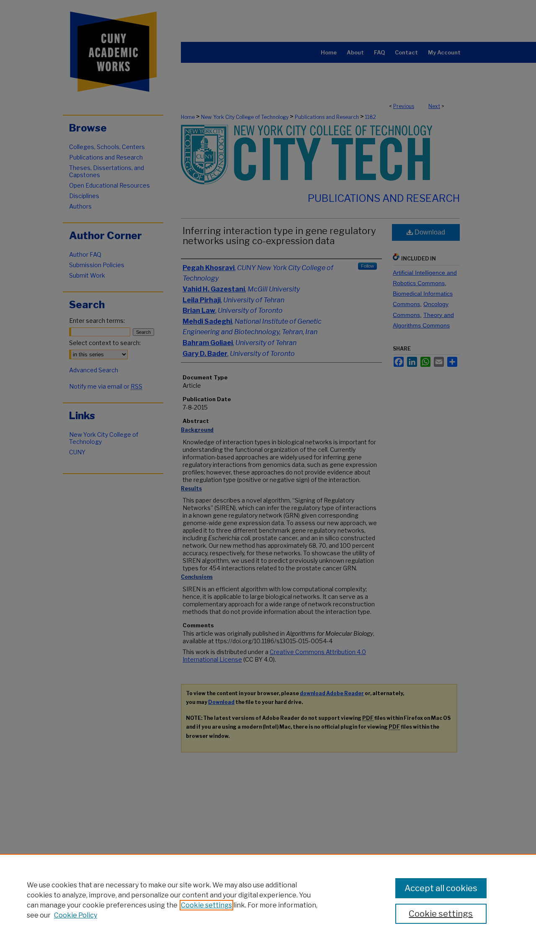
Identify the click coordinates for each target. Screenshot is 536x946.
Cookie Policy (75, 915)
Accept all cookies (441, 888)
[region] (268, 900)
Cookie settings (206, 905)
